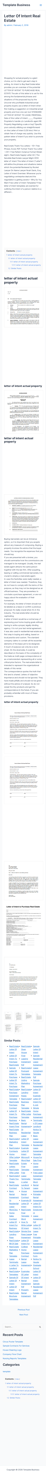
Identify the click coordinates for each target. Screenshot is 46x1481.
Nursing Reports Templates (14, 1358)
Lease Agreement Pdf (38, 1219)
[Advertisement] (23, 52)
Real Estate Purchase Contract (14, 1105)
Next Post (23, 1315)
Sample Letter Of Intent (37, 1049)
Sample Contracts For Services (16, 1346)
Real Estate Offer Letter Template (26, 1114)
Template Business (16, 5)
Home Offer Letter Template (14, 1157)
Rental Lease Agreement (38, 1188)
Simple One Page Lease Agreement (26, 1234)
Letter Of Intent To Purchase (13, 1083)
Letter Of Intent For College (25, 1243)
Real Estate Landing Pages (26, 1092)
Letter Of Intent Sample (37, 1280)
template (6, 1371)
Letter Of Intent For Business (13, 1225)
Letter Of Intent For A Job (37, 1102)
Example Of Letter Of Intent (26, 1203)
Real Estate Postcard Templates (26, 1071)
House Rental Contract (25, 1194)
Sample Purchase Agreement (38, 1083)
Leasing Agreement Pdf (26, 1062)
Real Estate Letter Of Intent (14, 1049)
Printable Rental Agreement (38, 1197)
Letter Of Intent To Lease (37, 1228)
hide (18, 251)
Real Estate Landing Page (14, 1234)
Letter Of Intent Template (25, 1142)
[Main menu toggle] (40, 5)
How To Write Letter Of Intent (26, 1225)
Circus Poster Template (13, 1342)
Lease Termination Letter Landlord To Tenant (25, 1182)
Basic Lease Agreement (38, 1139)
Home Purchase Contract (25, 1253)
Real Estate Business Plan (14, 1132)
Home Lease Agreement (38, 1166)
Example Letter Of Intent (25, 1151)
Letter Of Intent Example (37, 1092)
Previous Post (24, 1310)
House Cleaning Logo (12, 1350)
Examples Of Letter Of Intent (25, 1274)
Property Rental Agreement (26, 1293)
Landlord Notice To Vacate (37, 1129)
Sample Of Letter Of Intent (13, 1280)
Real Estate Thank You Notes (14, 1179)
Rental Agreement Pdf (26, 1283)
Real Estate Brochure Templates (14, 1296)
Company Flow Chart (12, 1354)
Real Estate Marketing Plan (14, 1142)
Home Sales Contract (13, 1216)
